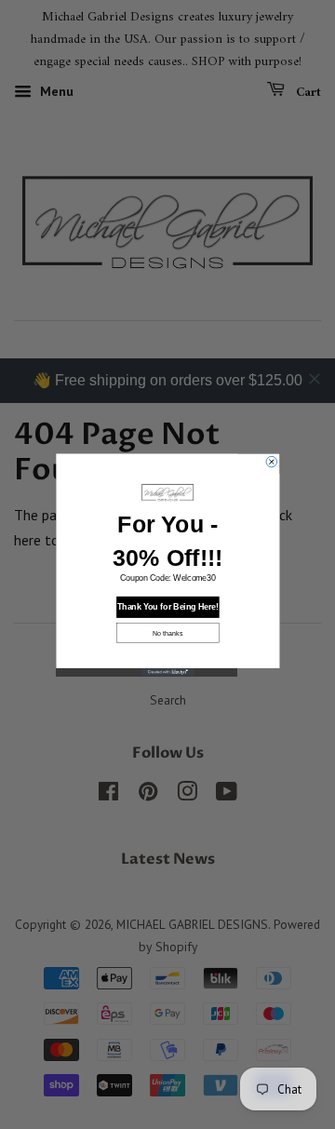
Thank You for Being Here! (168, 607)
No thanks (167, 632)
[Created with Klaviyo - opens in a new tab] (167, 671)
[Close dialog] (271, 461)
